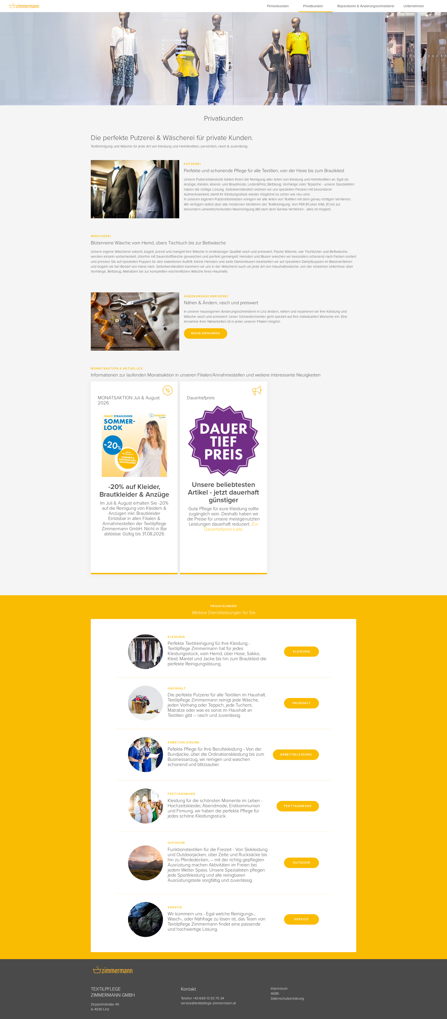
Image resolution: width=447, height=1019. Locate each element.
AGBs (275, 993)
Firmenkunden (278, 6)
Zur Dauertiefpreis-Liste (231, 526)
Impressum (279, 988)
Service (301, 919)
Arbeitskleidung (296, 754)
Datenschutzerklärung (287, 998)
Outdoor (301, 863)
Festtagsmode (298, 806)
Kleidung (301, 651)
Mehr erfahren (205, 333)
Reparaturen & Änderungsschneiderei (365, 6)
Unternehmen (413, 6)
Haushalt (301, 703)
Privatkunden (313, 6)
